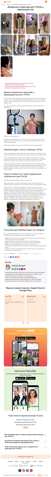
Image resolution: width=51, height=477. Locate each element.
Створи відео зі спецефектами (25, 456)
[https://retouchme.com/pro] (36, 466)
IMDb (32, 279)
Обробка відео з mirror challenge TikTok (14, 84)
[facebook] (20, 269)
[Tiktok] (20, 470)
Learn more (46, 475)
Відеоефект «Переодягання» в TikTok (25, 419)
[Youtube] (31, 470)
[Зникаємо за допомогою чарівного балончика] (19, 353)
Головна (3, 4)
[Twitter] (13, 257)
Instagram (35, 274)
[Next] (27, 323)
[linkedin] (15, 269)
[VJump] (7, 2)
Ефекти (16, 461)
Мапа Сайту (25, 462)
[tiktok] (22, 269)
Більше (25, 427)
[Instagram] (23, 470)
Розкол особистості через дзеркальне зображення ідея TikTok (20, 86)
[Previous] (23, 323)
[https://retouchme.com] (24, 466)
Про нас (35, 461)
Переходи (8, 4)
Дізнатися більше (7, 31)
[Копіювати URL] (8, 257)
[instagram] (17, 269)
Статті (22, 461)
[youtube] (24, 269)
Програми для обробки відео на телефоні (15, 87)
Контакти (28, 461)
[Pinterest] (16, 257)
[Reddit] (18, 257)
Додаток (41, 461)
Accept (39, 475)
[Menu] (46, 2)
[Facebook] (11, 257)
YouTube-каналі (29, 275)
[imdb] (12, 269)
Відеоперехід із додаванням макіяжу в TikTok (25, 422)
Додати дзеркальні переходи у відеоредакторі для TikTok (19, 83)
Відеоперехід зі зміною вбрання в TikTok (25, 424)
